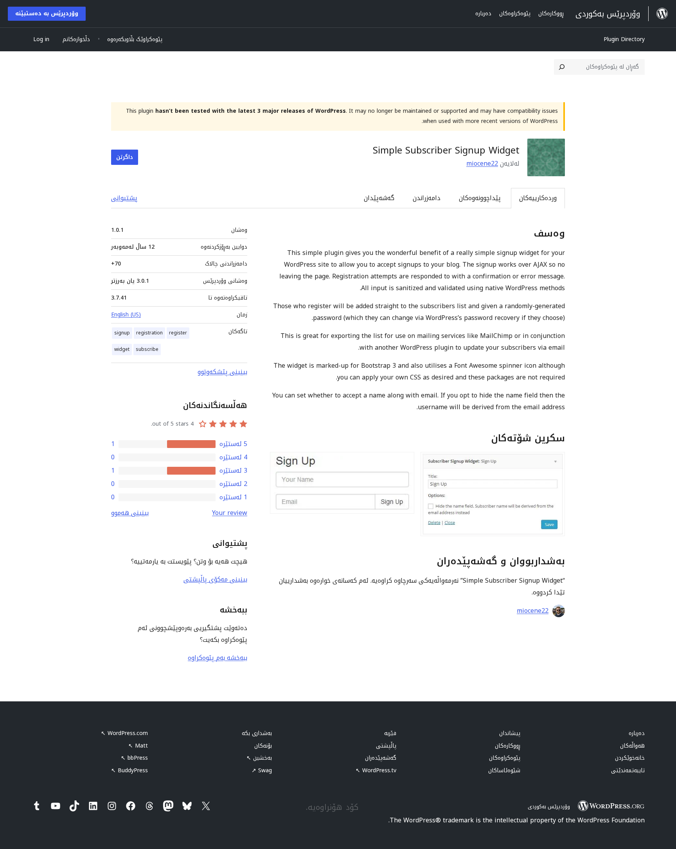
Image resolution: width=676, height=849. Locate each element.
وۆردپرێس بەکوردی (549, 806)
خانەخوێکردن (630, 758)
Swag (262, 770)
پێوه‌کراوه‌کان (504, 758)
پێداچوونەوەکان (480, 198)
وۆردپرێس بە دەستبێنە (46, 13)
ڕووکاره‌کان (507, 746)
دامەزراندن (426, 198)
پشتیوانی (124, 198)
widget (121, 349)
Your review (229, 513)
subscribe (147, 349)
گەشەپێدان (379, 198)
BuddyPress (129, 770)
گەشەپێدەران (380, 758)
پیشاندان (509, 733)
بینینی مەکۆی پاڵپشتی (215, 579)
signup (122, 333)
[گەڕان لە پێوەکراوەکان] (562, 67)
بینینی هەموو (130, 513)
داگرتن (124, 157)
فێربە (390, 733)
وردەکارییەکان (538, 198)
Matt (138, 746)
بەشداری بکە (257, 733)
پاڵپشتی (386, 746)
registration (149, 333)
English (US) (126, 314)
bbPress (134, 758)
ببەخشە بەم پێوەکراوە (217, 658)
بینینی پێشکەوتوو (222, 372)
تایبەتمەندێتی (628, 770)
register (178, 333)
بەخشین (259, 758)
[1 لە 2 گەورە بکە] (554, 462)
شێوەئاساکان (504, 770)
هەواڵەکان (632, 746)
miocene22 (482, 163)
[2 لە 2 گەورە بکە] (404, 462)
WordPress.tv (376, 770)
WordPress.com (124, 733)
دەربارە (637, 733)
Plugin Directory (624, 39)
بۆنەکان (263, 746)
